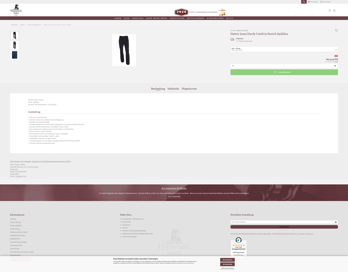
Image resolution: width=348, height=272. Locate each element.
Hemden (118, 18)
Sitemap (13, 219)
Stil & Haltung (15, 229)
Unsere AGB (126, 222)
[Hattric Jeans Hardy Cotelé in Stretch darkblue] (124, 50)
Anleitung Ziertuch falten (18, 232)
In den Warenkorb (284, 72)
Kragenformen (15, 239)
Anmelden (284, 227)
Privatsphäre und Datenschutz (133, 219)
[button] (334, 10)
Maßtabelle (173, 88)
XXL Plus (229, 18)
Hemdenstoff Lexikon (17, 235)
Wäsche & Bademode (195, 18)
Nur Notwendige (227, 264)
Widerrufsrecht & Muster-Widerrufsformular (137, 234)
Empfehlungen (15, 255)
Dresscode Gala (15, 222)
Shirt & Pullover (177, 18)
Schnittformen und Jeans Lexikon (22, 252)
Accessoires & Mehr (215, 18)
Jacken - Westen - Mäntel (156, 18)
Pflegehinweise (189, 88)
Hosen (126, 18)
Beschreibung (158, 88)
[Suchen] (304, 2)
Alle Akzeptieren (227, 260)
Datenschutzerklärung (188, 263)
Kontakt (125, 228)
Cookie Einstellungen (129, 237)
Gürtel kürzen (14, 249)
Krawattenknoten (16, 245)
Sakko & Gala (137, 18)
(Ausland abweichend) (247, 41)
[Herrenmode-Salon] (16, 10)
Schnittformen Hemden (18, 242)
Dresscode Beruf (16, 226)
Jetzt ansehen (174, 197)
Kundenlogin (326, 2)
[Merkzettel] (330, 10)
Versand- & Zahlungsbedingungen (134, 231)
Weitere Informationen (227, 268)
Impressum (126, 225)
